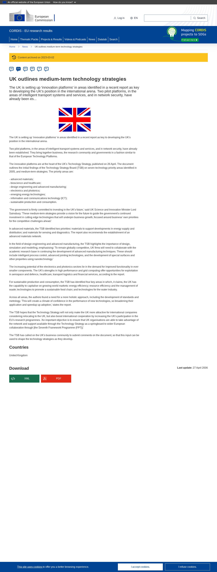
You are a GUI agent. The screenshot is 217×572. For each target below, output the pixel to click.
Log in (121, 18)
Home (14, 39)
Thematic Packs (29, 39)
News (92, 39)
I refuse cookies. (187, 567)
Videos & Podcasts (75, 39)
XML (27, 378)
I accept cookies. (140, 567)
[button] (134, 18)
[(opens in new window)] (35, 16)
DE (11, 69)
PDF (58, 378)
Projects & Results (51, 39)
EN (18, 69)
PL (46, 69)
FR (32, 69)
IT (39, 69)
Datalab (102, 39)
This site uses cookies (30, 567)
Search (113, 39)
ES (25, 69)
